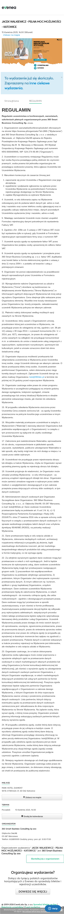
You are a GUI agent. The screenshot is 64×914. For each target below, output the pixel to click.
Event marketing (32, 907)
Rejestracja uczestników (12, 907)
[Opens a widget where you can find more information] (53, 909)
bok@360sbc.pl (36, 377)
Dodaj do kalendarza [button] (33, 816)
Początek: (6, 810)
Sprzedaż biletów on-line (44, 904)
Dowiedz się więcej (33, 891)
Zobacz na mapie (11, 35)
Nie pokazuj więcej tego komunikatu (36, 911)
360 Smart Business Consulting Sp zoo (19, 829)
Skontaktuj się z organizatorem (45, 858)
